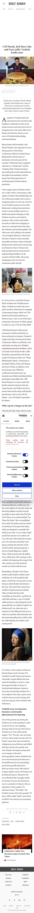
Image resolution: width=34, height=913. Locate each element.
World (8, 878)
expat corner (5, 824)
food (12, 821)
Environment (20, 9)
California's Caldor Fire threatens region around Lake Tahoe (17, 854)
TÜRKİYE (25, 875)
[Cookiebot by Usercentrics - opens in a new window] (20, 416)
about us (18, 905)
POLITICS (8, 875)
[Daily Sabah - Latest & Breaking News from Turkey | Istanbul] (17, 3)
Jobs (5, 905)
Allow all (17, 485)
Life (4, 9)
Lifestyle (8, 882)
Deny (17, 496)
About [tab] (28, 421)
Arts (25, 882)
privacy (11, 905)
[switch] (25, 461)
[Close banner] (31, 415)
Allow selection (17, 490)
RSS (17, 908)
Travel (30, 9)
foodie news (5, 821)
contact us (27, 905)
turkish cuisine (19, 821)
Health (10, 9)
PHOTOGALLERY (11, 860)
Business (25, 878)
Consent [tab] (6, 421)
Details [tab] (17, 421)
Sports (8, 885)
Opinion (25, 885)
